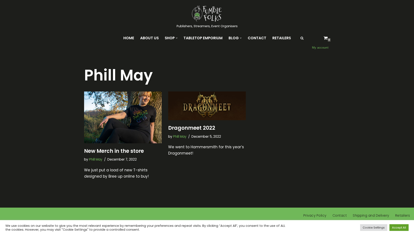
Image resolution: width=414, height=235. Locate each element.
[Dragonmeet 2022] (207, 105)
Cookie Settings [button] (374, 228)
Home (128, 38)
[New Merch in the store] (123, 117)
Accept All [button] (399, 228)
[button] (177, 38)
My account (320, 47)
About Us (149, 38)
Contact (257, 38)
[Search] (302, 38)
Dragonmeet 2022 (191, 127)
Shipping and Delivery (371, 215)
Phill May (95, 159)
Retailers (281, 38)
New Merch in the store (114, 151)
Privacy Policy (314, 215)
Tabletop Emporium (203, 38)
